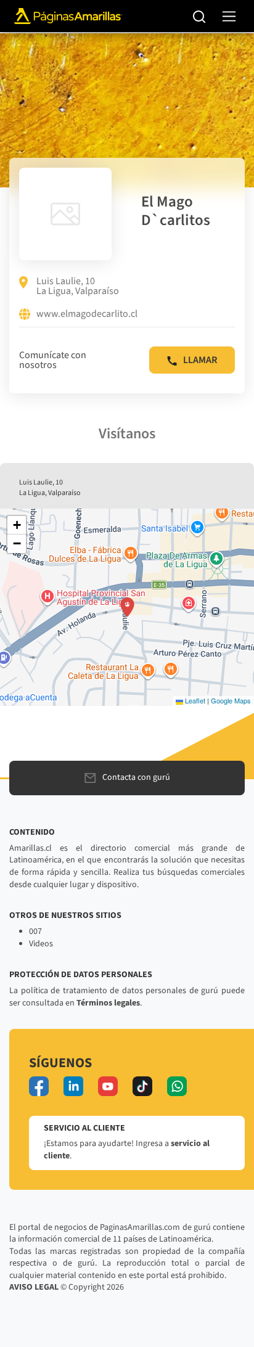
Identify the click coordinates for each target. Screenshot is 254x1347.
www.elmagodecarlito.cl (86, 314)
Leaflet (194, 700)
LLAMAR (200, 360)
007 (35, 931)
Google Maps (231, 700)
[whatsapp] (177, 1086)
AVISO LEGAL (34, 1287)
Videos (41, 944)
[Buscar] (199, 16)
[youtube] (108, 1086)
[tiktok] (142, 1086)
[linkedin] (73, 1086)
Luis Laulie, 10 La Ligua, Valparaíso (77, 286)
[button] (127, 607)
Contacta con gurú (136, 777)
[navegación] (229, 16)
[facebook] (39, 1086)
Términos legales (108, 1003)
